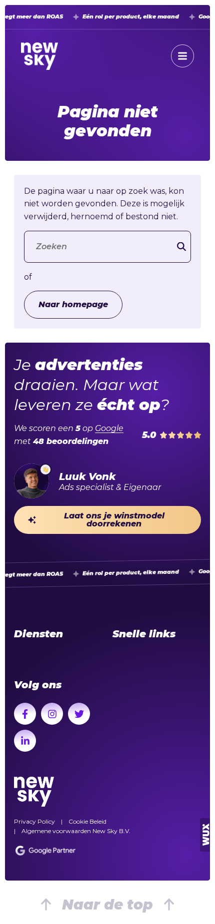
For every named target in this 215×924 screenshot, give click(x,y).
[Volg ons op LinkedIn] (25, 741)
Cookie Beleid (87, 821)
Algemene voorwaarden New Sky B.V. (76, 831)
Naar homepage (73, 304)
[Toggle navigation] (182, 55)
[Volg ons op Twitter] (79, 714)
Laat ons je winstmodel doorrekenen (114, 519)
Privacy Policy (34, 821)
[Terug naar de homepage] (39, 56)
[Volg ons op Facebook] (25, 714)
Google (109, 428)
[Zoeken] (181, 246)
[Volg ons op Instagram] (52, 714)
